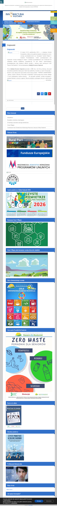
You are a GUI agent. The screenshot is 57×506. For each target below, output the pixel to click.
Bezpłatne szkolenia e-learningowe (15, 120)
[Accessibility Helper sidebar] (2, 2)
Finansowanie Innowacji (33, 21)
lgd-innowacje (11, 100)
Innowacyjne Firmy (20, 21)
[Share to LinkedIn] (45, 95)
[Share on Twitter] (42, 95)
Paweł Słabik (31, 505)
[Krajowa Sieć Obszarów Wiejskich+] (9, 172)
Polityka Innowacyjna (10, 23)
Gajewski (11, 45)
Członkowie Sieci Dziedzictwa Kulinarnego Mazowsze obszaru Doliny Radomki (26, 127)
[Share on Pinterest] (49, 95)
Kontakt (20, 23)
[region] (28, 32)
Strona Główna (8, 21)
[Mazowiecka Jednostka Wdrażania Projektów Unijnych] (30, 169)
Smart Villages (10, 125)
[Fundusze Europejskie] (30, 156)
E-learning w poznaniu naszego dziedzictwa (17, 122)
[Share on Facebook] (38, 95)
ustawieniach (14, 503)
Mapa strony (9, 489)
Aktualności (10, 117)
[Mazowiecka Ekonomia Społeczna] (13, 185)
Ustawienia (49, 501)
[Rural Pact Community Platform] (30, 147)
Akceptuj (39, 501)
